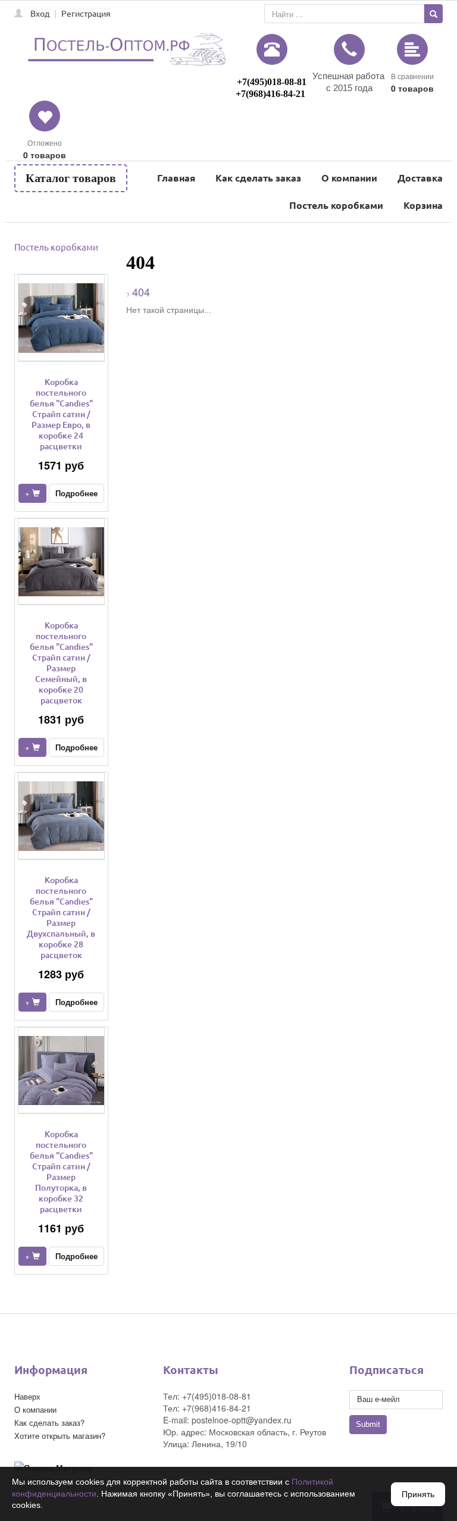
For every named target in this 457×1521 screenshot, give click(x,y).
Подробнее (76, 493)
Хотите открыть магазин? (59, 1435)
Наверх (27, 1396)
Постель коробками (336, 205)
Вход (39, 13)
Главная (176, 177)
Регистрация (86, 13)
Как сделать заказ (258, 177)
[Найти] (433, 13)
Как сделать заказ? (49, 1422)
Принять (418, 1494)
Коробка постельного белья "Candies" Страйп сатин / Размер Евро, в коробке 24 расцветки (61, 414)
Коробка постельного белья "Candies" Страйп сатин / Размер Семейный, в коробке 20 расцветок (61, 662)
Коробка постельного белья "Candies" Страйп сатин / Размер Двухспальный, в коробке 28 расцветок (61, 917)
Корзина (423, 205)
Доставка (420, 177)
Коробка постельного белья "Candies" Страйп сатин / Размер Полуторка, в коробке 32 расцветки (61, 1171)
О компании (349, 177)
